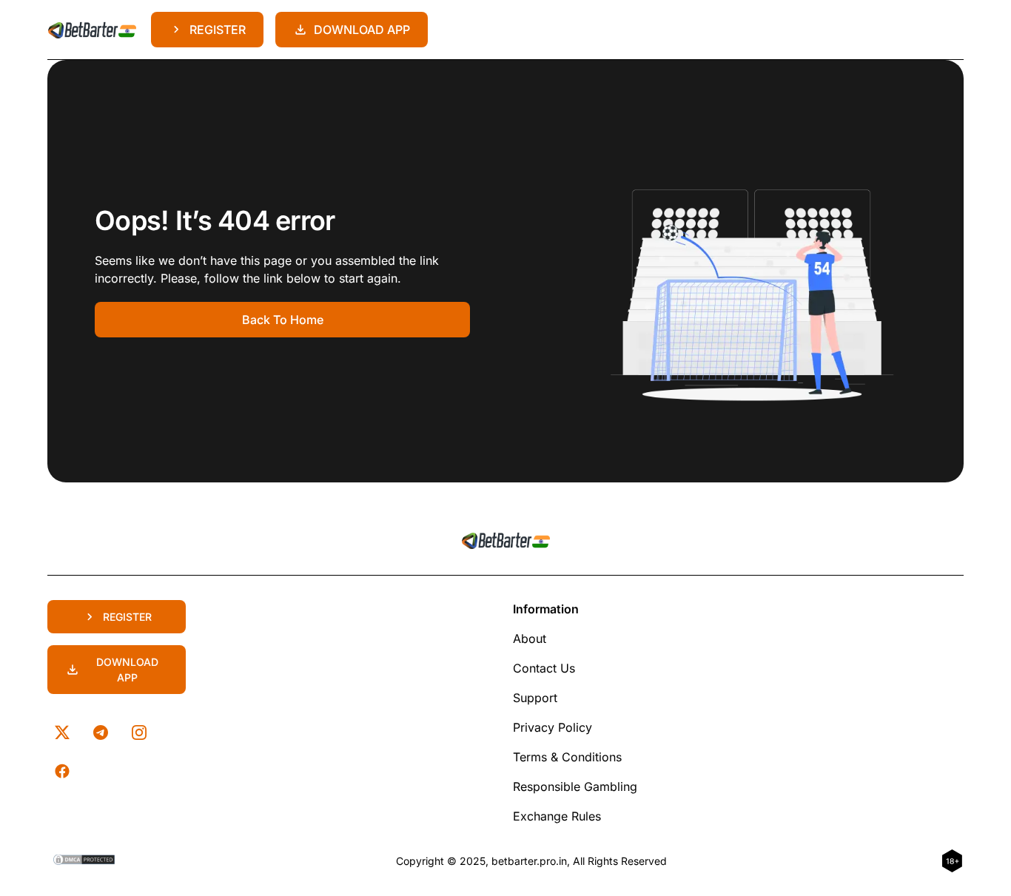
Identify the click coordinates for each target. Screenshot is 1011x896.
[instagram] (139, 732)
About (529, 638)
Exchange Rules (557, 816)
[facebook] (62, 771)
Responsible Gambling (575, 786)
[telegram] (100, 732)
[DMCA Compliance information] (84, 861)
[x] (62, 732)
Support (535, 697)
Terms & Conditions (567, 757)
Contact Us (544, 668)
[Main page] (91, 29)
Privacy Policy (552, 727)
